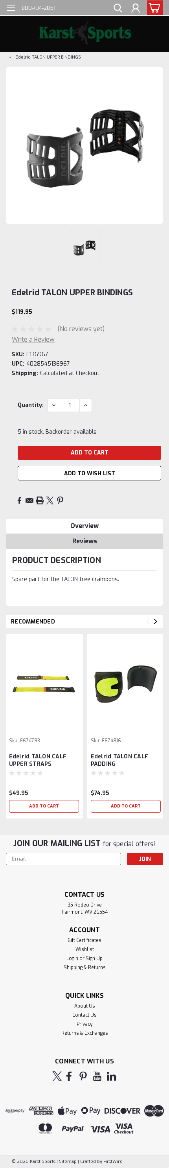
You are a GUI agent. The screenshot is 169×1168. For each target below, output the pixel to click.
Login (72, 958)
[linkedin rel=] (111, 1076)
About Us (84, 1006)
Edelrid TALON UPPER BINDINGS (48, 57)
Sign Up (94, 958)
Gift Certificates (84, 940)
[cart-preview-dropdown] (153, 7)
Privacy (84, 1024)
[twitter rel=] (57, 1076)
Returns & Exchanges (84, 1033)
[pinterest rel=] (83, 1076)
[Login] (135, 9)
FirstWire (112, 1161)
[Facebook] (19, 500)
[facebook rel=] (69, 1076)
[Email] (29, 500)
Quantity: (31, 405)
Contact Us (84, 1015)
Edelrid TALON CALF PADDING (120, 760)
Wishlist (84, 949)
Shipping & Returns (85, 967)
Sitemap (68, 1161)
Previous (148, 621)
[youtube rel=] (97, 1076)
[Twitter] (50, 500)
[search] (118, 9)
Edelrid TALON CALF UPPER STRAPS (38, 760)
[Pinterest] (60, 500)
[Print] (40, 500)
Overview (84, 526)
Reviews (84, 541)
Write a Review (33, 339)
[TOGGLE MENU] (11, 9)
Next (155, 621)
